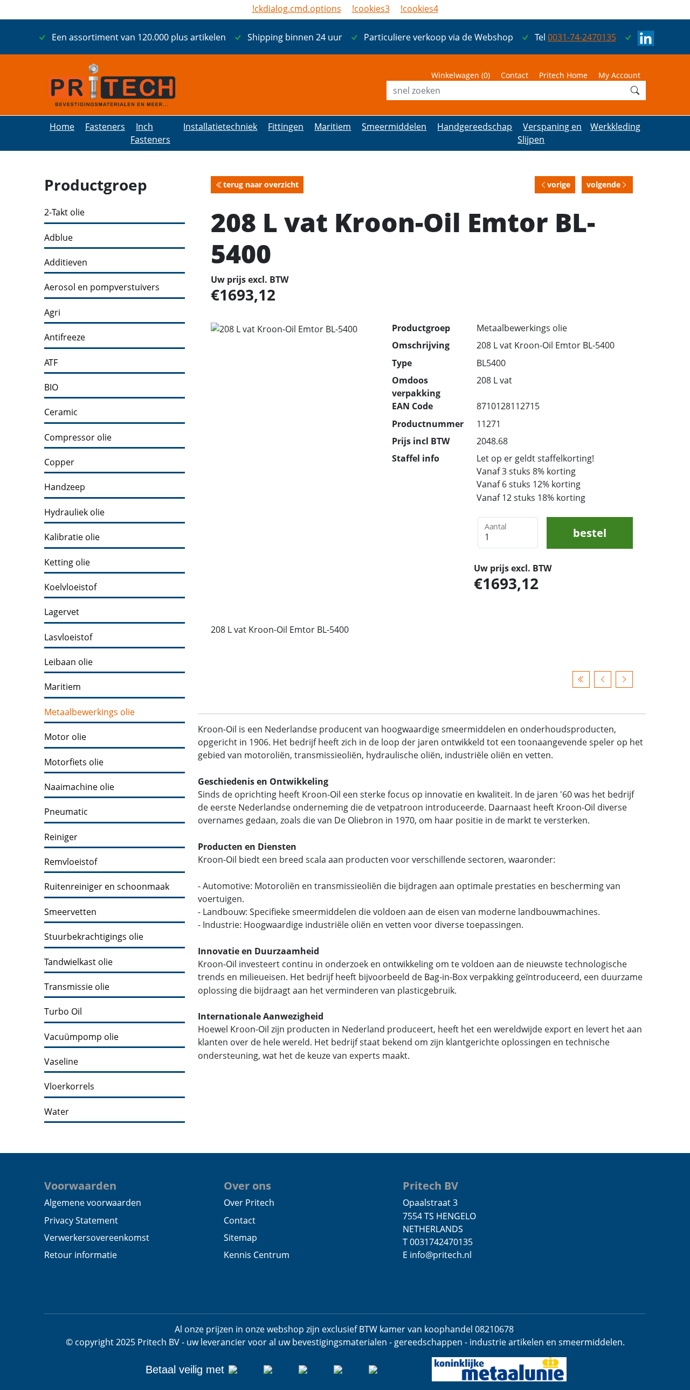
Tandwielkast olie (78, 962)
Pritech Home (563, 75)
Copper (59, 462)
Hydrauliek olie (74, 512)
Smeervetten (70, 912)
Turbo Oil (63, 1012)
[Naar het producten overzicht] (581, 679)
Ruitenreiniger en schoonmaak (106, 887)
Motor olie (65, 737)
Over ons (247, 1185)
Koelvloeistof (70, 587)
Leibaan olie (68, 662)
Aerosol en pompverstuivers (102, 287)
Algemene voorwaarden (92, 1203)
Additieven (65, 262)
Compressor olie (78, 437)
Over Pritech (249, 1203)
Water (56, 1112)
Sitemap (240, 1238)
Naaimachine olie (79, 787)
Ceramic (61, 412)
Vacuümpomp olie (81, 1037)
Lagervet (61, 612)
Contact (514, 75)
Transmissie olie (76, 987)
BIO (51, 387)
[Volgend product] (624, 679)
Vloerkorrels (69, 1086)
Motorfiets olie (74, 762)
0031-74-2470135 (582, 37)
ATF (51, 363)
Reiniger (61, 837)
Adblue (58, 238)
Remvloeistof (70, 862)
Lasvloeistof (68, 637)
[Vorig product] (602, 679)
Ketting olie (67, 562)
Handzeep (64, 487)
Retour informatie (80, 1255)
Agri (52, 313)
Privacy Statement (81, 1220)
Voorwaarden (80, 1185)
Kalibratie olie (72, 537)
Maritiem (62, 687)
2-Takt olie (64, 212)
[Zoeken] (635, 90)
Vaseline (61, 1062)
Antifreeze (64, 337)
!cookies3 (371, 9)
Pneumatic (66, 812)
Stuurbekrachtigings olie (93, 937)
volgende (603, 184)
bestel (589, 532)
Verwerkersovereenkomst (96, 1238)
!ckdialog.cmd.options (296, 9)
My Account (619, 75)
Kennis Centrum (256, 1255)
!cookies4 (419, 9)
